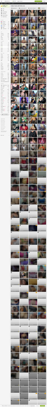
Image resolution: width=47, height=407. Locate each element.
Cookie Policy (32, 405)
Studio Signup (3, 128)
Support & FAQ (3, 118)
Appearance (14, 8)
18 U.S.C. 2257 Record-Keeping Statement (4, 131)
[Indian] (39, 8)
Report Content (3, 121)
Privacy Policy (3, 124)
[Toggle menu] (1, 1)
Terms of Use (2, 125)
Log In (44, 1)
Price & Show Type (23, 8)
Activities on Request (32, 8)
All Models (2, 129)
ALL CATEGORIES (5, 114)
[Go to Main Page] (7, 1)
